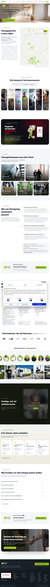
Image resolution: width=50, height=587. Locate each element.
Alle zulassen (39, 304)
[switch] (19, 300)
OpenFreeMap (36, 66)
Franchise (15, 578)
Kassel (45, 581)
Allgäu (45, 576)
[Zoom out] (21, 63)
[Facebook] (2, 580)
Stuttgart (39, 578)
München (45, 578)
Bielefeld (39, 576)
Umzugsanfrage (16, 576)
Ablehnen (10, 304)
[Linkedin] (6, 580)
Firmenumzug (32, 576)
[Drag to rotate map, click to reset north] (21, 64)
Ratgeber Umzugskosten (28, 252)
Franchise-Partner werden (10, 547)
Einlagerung (32, 581)
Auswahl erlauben (25, 304)
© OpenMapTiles (40, 66)
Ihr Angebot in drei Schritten (8, 20)
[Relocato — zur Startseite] (4, 563)
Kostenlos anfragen (40, 267)
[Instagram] (4, 580)
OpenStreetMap (47, 66)
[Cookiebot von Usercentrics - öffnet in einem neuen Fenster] (42, 282)
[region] (34, 46)
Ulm (38, 581)
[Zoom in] (21, 61)
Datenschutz (24, 576)
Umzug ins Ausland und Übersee (33, 579)
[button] (18, 1)
